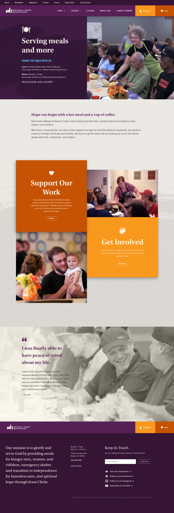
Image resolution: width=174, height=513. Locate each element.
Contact (46, 2)
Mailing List (33, 2)
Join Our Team (85, 2)
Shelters (74, 10)
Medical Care (105, 10)
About (7, 2)
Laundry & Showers (124, 10)
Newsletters (19, 2)
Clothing (90, 10)
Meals (60, 10)
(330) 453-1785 (76, 460)
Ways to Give (69, 2)
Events (56, 2)
